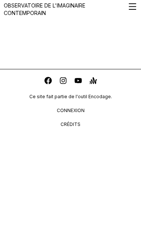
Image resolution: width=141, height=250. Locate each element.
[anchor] (93, 81)
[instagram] (63, 81)
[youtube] (78, 81)
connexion (71, 110)
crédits (70, 124)
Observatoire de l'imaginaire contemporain (44, 9)
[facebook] (48, 81)
